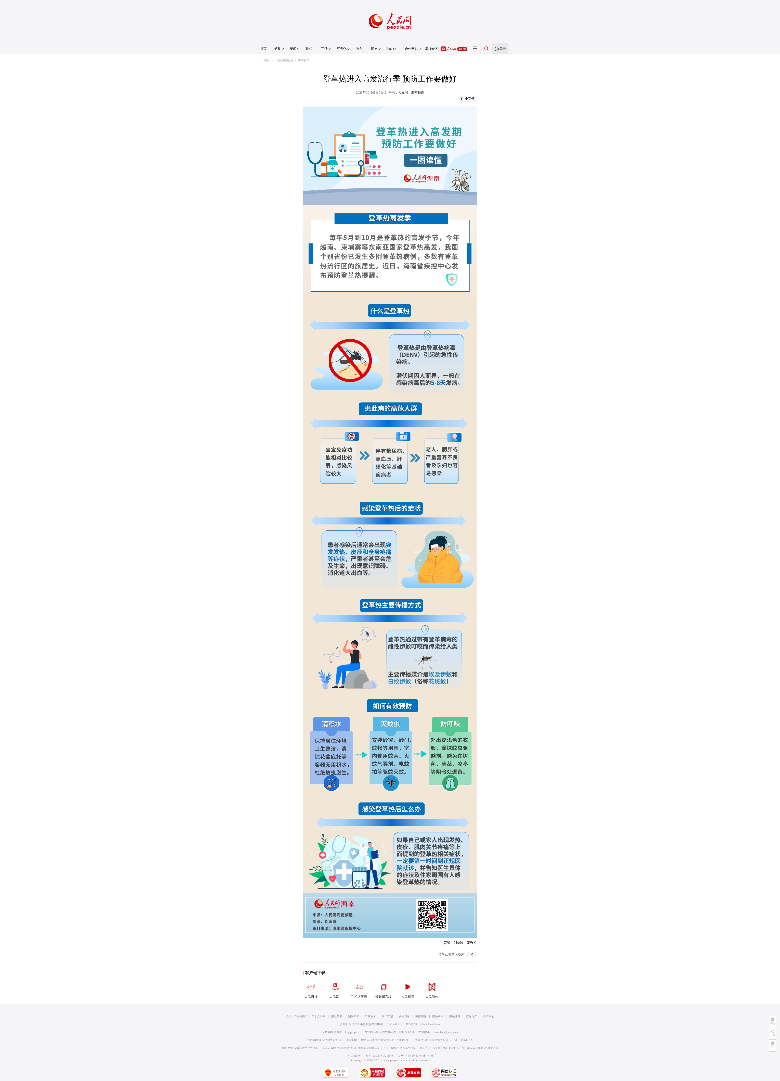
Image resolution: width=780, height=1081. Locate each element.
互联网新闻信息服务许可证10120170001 (332, 1040)
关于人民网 (318, 1016)
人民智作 (431, 996)
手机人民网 (359, 996)
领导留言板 (383, 996)
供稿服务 (404, 1016)
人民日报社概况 (296, 1016)
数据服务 (421, 1016)
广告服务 (370, 1016)
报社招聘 (336, 1016)
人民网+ (335, 996)
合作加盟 (387, 1016)
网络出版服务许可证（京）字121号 (413, 1047)
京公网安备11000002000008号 (479, 1047)
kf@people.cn (353, 1032)
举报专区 (431, 48)
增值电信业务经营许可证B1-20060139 (384, 1040)
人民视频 (407, 996)
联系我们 (488, 1016)
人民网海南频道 (284, 60)
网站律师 (454, 1016)
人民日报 (310, 996)
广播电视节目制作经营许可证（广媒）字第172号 (442, 1040)
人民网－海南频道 (411, 92)
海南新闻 (303, 60)
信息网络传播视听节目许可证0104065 (305, 1047)
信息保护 (471, 1016)
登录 (502, 48)
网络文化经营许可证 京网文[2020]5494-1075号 (360, 1047)
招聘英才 (353, 1016)
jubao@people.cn (430, 1024)
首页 (263, 48)
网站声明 (438, 1016)
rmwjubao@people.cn (445, 1032)
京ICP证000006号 (448, 1047)
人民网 (265, 60)
